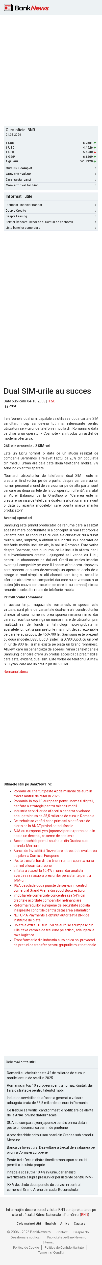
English (50, 1223)
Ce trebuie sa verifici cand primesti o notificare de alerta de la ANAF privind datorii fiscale (50, 1112)
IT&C (51, 401)
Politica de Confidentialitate (64, 1247)
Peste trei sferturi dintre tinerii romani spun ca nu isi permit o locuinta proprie (47, 1162)
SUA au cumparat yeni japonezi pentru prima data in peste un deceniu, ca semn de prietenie (47, 1125)
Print (12, 406)
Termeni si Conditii (51, 1252)
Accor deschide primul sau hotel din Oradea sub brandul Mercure (50, 1137)
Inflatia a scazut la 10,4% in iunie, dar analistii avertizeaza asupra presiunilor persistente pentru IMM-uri (52, 875)
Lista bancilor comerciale (23, 227)
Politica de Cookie (26, 1247)
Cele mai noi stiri (29, 1223)
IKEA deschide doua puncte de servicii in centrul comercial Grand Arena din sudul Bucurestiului (43, 1187)
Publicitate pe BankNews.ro (66, 1237)
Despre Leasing (16, 216)
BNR (84, 1215)
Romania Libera (16, 672)
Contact (62, 1232)
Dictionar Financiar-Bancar (24, 205)
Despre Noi (82, 1232)
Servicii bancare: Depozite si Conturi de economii (39, 222)
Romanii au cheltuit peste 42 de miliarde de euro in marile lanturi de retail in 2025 (46, 1075)
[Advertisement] (51, 70)
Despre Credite (16, 210)
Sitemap (48, 1242)
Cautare (79, 1223)
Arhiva (64, 1223)
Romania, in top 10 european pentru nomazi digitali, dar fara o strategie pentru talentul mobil (50, 1087)
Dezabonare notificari (26, 1237)
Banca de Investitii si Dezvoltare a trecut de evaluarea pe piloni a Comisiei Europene (51, 1149)
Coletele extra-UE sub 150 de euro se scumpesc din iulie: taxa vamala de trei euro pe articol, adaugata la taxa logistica (54, 930)
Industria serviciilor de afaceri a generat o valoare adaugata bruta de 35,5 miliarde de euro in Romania (47, 1100)
